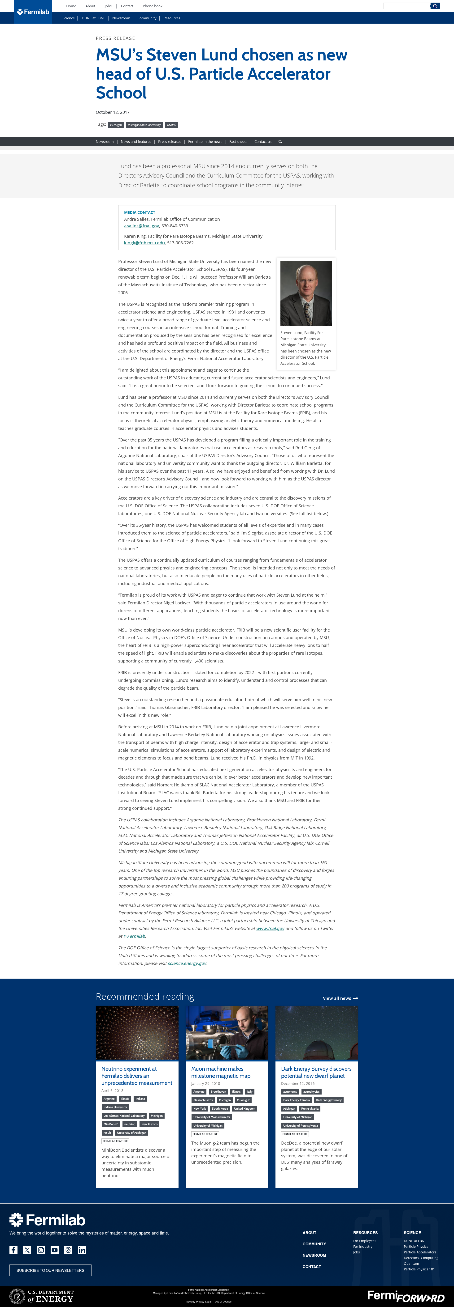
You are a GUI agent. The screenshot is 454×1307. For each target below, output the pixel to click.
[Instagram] (41, 1250)
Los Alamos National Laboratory (124, 1115)
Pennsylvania (310, 1108)
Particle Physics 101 (419, 1269)
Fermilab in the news (205, 141)
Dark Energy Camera (296, 1100)
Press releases (169, 141)
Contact (127, 6)
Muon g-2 (243, 1100)
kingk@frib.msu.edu (144, 243)
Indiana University (115, 1107)
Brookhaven (218, 1091)
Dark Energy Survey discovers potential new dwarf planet (316, 1072)
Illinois (125, 1098)
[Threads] (68, 1250)
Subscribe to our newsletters (50, 1270)
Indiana (140, 1098)
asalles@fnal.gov (141, 226)
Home (71, 6)
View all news (337, 998)
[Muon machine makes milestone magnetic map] (227, 1032)
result (107, 1132)
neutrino (129, 1124)
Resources (172, 18)
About (90, 6)
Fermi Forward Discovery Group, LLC (187, 1293)
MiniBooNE (111, 1124)
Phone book (152, 6)
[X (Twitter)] (27, 1250)
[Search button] (280, 141)
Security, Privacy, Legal (198, 1301)
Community (147, 18)
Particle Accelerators (420, 1252)
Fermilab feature (115, 1141)
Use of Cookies (223, 1301)
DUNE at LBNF (93, 18)
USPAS (171, 125)
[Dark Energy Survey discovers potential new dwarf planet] (316, 1032)
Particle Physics (416, 1246)
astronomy (290, 1091)
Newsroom (121, 18)
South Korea (220, 1108)
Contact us (262, 141)
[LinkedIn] (82, 1250)
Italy (250, 1091)
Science (69, 18)
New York (199, 1108)
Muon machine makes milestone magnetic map (220, 1072)
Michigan (116, 125)
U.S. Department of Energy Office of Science (240, 1293)
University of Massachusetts (211, 1117)
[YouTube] (55, 1250)
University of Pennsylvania (300, 1125)
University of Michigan (131, 1132)
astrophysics (311, 1091)
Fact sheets (238, 141)
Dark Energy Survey (329, 1100)
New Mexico (149, 1124)
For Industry (362, 1246)
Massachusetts (203, 1100)
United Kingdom (244, 1108)
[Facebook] (13, 1250)
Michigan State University (144, 125)
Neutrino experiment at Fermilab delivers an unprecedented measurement (136, 1075)
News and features (136, 141)
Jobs (108, 6)
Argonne (109, 1098)
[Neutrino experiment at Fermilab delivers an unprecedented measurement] (137, 1032)
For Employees (364, 1241)
